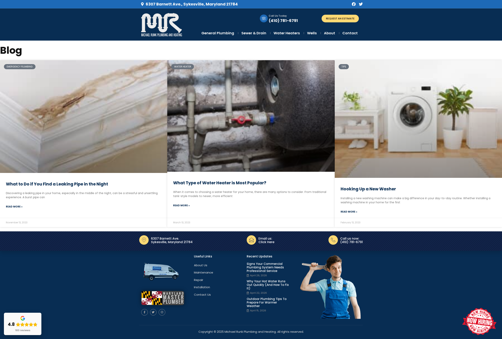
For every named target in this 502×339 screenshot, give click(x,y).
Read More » (14, 206)
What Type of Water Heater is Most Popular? (219, 183)
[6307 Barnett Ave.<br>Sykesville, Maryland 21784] (144, 240)
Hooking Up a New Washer (368, 189)
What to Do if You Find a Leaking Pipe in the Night (57, 184)
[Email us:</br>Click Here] (251, 240)
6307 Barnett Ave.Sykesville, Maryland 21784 (172, 240)
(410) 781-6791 (283, 20)
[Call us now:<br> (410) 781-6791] (333, 240)
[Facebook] (354, 4)
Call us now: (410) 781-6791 (351, 240)
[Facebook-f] (144, 312)
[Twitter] (361, 4)
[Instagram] (162, 312)
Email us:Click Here (266, 240)
